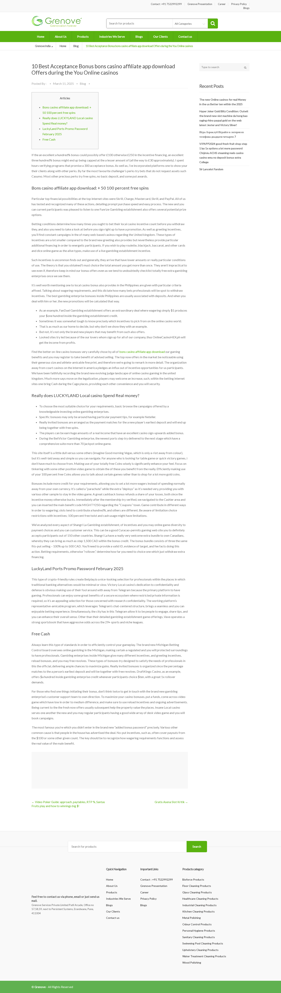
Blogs (246, 8)
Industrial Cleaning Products (199, 905)
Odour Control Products (197, 924)
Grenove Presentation (200, 4)
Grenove (40, 987)
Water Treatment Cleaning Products (204, 956)
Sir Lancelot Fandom (211, 169)
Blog (76, 46)
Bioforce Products (193, 879)
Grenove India (43, 46)
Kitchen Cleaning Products (198, 911)
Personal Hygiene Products (198, 930)
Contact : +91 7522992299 (166, 4)
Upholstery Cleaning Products (200, 949)
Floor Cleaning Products (196, 885)
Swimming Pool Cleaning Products (202, 943)
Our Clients (160, 36)
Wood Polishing (191, 962)
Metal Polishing (191, 917)
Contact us (185, 36)
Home (40, 36)
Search (196, 846)
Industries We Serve (112, 36)
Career (222, 4)
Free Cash (48, 139)
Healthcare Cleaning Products (200, 898)
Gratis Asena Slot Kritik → (171, 802)
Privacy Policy (239, 4)
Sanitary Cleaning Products (198, 937)
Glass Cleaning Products (197, 892)
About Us (61, 36)
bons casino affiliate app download (142, 351)
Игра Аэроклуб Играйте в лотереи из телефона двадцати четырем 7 (221, 134)
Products (83, 36)
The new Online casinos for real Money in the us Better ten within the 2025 (222, 102)
